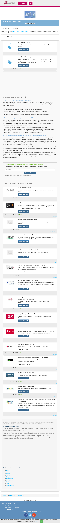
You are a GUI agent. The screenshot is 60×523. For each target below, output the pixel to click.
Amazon (8, 470)
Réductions (22, 3)
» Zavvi (55, 369)
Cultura (8, 475)
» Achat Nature (54, 396)
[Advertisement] (30, 81)
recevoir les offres (30, 172)
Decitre (8, 482)
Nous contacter (9, 509)
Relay (7, 477)
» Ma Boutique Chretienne (52, 231)
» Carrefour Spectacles (52, 341)
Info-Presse (9, 480)
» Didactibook (54, 216)
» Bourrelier (54, 415)
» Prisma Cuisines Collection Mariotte (49, 310)
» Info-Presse (54, 277)
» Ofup (55, 383)
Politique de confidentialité (12, 507)
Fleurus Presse (10, 485)
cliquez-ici (37, 521)
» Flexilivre (55, 199)
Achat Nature (9, 478)
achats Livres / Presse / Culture (20, 31)
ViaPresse (9, 472)
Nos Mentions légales (10, 505)
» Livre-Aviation (54, 294)
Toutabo (8, 473)
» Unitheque (54, 262)
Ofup (7, 483)
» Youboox (55, 354)
